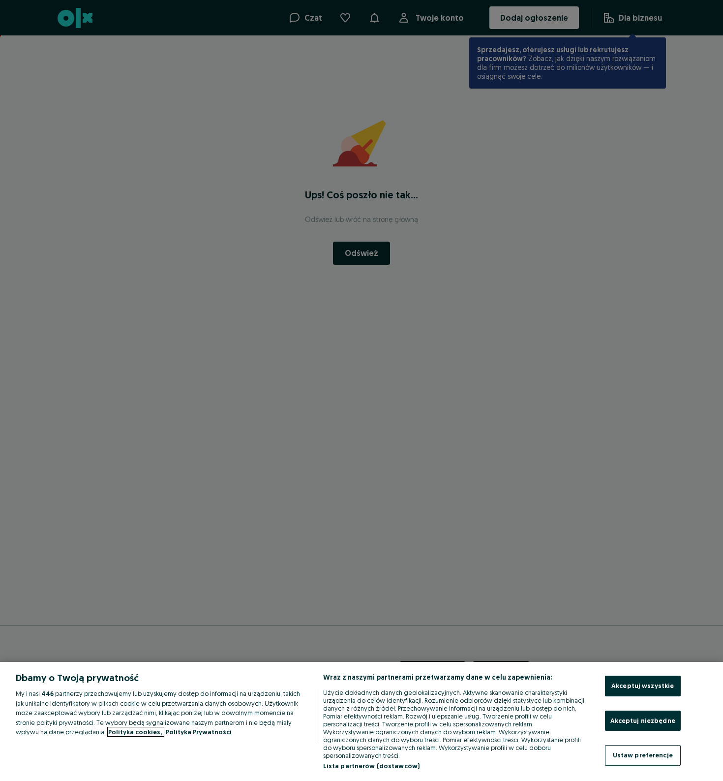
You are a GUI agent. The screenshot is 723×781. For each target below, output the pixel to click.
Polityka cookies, (135, 732)
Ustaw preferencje (643, 755)
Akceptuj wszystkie (642, 685)
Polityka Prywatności (199, 732)
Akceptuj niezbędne (642, 720)
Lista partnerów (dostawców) (371, 766)
